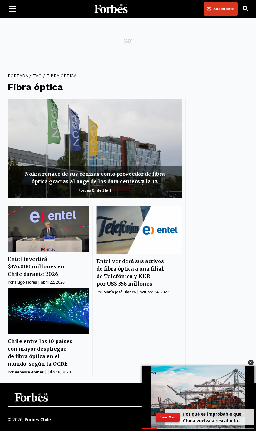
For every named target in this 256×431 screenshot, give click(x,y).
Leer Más (168, 417)
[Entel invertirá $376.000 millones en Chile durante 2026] (48, 229)
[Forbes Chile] (110, 9)
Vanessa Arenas (29, 372)
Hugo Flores (26, 282)
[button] (251, 362)
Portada (18, 75)
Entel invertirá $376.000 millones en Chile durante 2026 (36, 266)
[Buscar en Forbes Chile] (245, 9)
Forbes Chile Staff (94, 190)
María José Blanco (119, 292)
